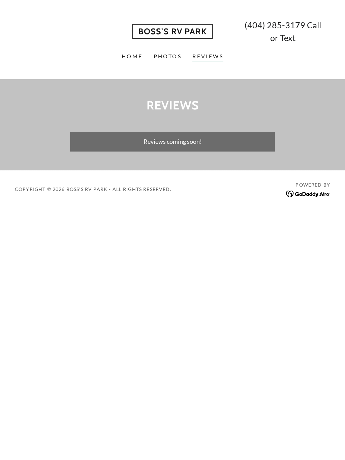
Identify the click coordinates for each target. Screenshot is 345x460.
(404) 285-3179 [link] (275, 25)
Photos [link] (168, 56)
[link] (172, 32)
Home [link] (132, 56)
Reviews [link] (207, 56)
